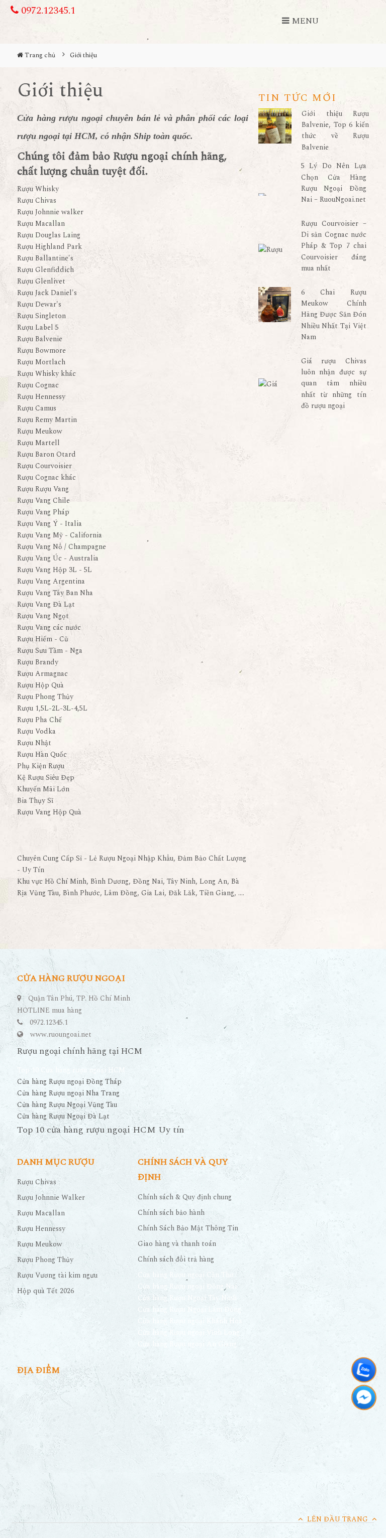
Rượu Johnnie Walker (51, 1197)
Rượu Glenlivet (41, 281)
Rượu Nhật (34, 743)
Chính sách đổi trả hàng (176, 1259)
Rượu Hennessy (41, 396)
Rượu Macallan (41, 223)
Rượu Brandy (37, 662)
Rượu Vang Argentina (51, 581)
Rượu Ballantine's (45, 258)
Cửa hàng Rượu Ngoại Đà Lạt (63, 1116)
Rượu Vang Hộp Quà (49, 812)
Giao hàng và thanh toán (177, 1243)
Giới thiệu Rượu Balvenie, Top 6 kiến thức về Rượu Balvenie (335, 130)
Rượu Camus (36, 408)
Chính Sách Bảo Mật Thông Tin (188, 1228)
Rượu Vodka (36, 731)
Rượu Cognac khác (46, 477)
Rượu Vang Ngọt (43, 616)
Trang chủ (39, 55)
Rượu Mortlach (41, 362)
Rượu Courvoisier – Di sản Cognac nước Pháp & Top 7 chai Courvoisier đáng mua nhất (334, 246)
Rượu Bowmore (41, 350)
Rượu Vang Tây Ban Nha (55, 593)
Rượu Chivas (36, 200)
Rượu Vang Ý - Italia (49, 523)
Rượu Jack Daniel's (47, 293)
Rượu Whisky (38, 189)
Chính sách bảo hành (171, 1212)
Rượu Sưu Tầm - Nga (49, 650)
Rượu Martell (38, 443)
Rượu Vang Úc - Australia (58, 558)
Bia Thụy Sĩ (35, 800)
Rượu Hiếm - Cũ (42, 639)
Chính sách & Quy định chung (185, 1197)
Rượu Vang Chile (43, 500)
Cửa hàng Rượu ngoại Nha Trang (68, 1093)
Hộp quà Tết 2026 (45, 1291)
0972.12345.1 (47, 10)
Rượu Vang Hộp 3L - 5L (54, 570)
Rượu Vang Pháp (43, 512)
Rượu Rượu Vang (43, 489)
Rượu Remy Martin (47, 419)
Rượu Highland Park (49, 246)
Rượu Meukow (39, 431)
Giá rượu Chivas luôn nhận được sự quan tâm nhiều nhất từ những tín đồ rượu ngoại (334, 383)
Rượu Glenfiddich (45, 269)
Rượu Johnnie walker (50, 212)
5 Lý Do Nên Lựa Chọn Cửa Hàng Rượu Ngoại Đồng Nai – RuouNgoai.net (334, 183)
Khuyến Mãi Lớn (43, 789)
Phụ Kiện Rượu (40, 766)
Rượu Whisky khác (46, 373)
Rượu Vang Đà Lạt (46, 604)
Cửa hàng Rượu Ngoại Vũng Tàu (67, 1104)
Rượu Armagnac (42, 673)
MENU (304, 21)
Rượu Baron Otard (46, 454)
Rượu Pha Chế (39, 720)
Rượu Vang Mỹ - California (59, 535)
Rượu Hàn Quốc (42, 754)
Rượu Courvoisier (44, 466)
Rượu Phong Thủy (45, 696)
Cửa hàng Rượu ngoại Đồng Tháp (69, 1081)
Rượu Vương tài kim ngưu (57, 1275)
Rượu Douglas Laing (48, 235)
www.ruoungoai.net (60, 1034)
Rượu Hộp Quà (40, 685)
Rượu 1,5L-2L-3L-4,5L (52, 708)
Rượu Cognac (38, 385)
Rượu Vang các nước (49, 627)
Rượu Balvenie (39, 339)
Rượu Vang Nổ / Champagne (61, 546)
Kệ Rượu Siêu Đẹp (45, 777)
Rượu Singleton (41, 316)
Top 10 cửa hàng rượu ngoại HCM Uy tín (100, 1130)
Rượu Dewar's (39, 304)
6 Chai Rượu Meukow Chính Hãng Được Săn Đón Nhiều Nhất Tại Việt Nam (334, 315)
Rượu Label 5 (38, 327)
